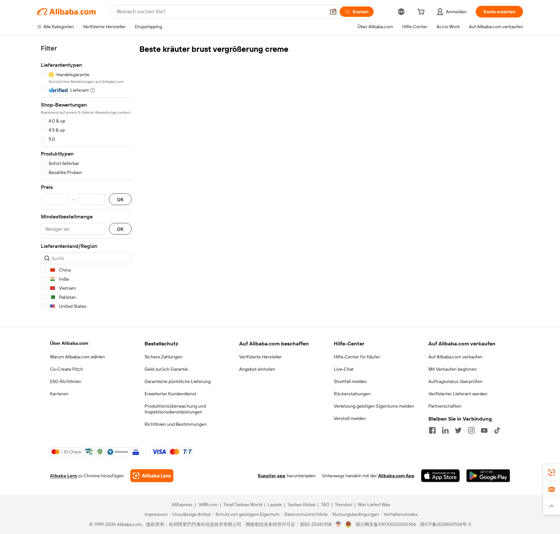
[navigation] (86, 178)
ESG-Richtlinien (65, 381)
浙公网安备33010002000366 (386, 524)
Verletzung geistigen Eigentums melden (374, 406)
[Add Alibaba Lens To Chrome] (151, 475)
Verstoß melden (350, 418)
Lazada (275, 504)
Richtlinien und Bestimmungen (176, 424)
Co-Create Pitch (66, 369)
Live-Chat (344, 369)
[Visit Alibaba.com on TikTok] (497, 430)
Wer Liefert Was (374, 504)
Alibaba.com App (396, 475)
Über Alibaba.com (69, 343)
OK (120, 199)
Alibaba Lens (63, 475)
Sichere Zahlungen (163, 356)
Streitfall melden (350, 381)
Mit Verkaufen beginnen (452, 369)
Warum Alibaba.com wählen (77, 356)
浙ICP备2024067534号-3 (445, 524)
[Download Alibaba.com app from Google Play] (488, 475)
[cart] (422, 12)
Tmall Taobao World (242, 504)
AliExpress (182, 504)
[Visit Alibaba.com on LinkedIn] (445, 430)
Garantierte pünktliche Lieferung (178, 381)
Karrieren (59, 393)
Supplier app (272, 475)
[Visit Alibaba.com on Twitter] (458, 430)
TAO (325, 504)
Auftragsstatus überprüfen (455, 381)
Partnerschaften (444, 406)
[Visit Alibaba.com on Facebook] (432, 430)
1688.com (208, 504)
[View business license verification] (338, 524)
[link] (551, 472)
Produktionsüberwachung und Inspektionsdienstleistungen (175, 408)
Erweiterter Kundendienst (170, 393)
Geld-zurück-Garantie (166, 369)
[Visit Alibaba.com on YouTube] (484, 430)
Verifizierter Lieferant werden (457, 393)
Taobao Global (301, 504)
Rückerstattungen (352, 393)
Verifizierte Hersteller (260, 356)
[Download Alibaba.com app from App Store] (440, 475)
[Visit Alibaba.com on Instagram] (471, 430)
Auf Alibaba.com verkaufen (455, 356)
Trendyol (343, 504)
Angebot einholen (257, 369)
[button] (333, 12)
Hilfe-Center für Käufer (357, 356)
